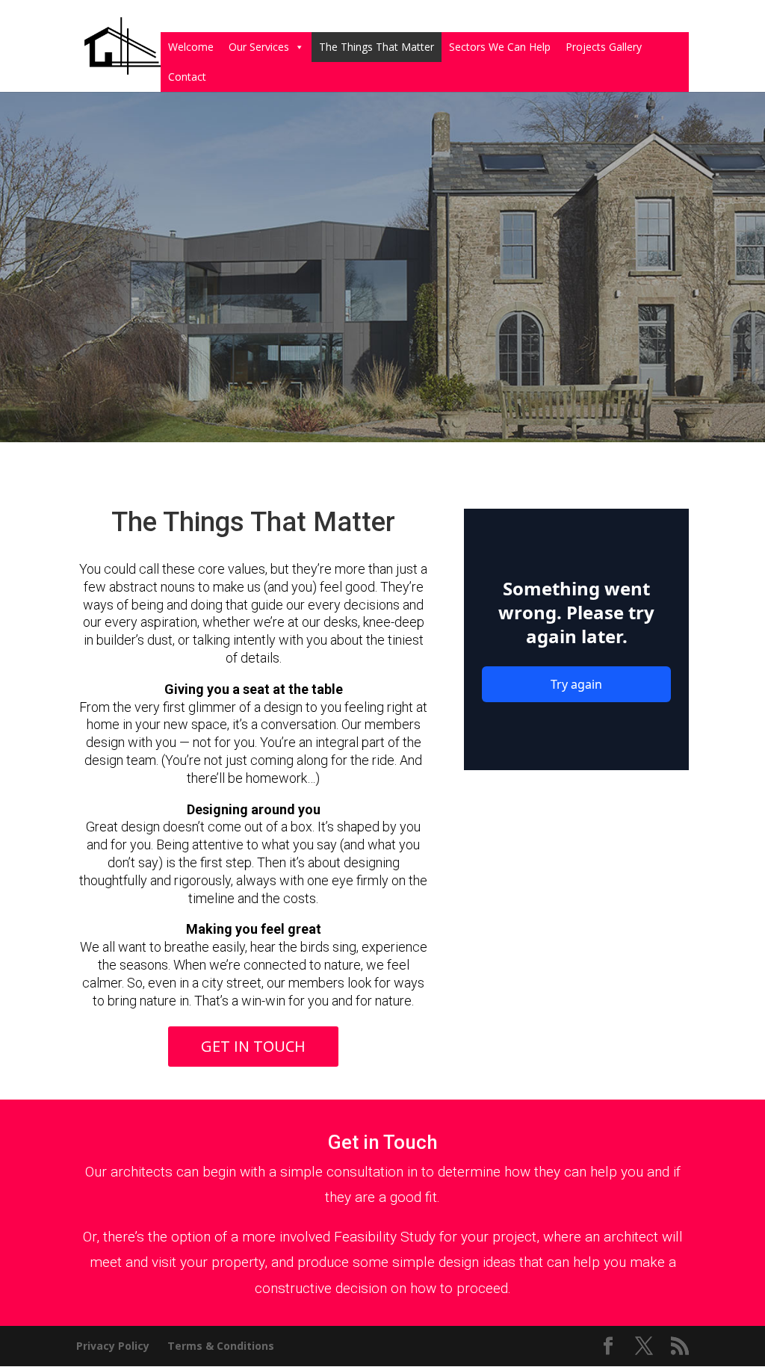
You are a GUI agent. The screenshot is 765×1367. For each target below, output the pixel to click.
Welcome (191, 47)
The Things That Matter (376, 47)
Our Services (259, 47)
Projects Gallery (604, 47)
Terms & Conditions (220, 1346)
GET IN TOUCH (253, 1046)
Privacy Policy (112, 1346)
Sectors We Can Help (500, 47)
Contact (187, 76)
